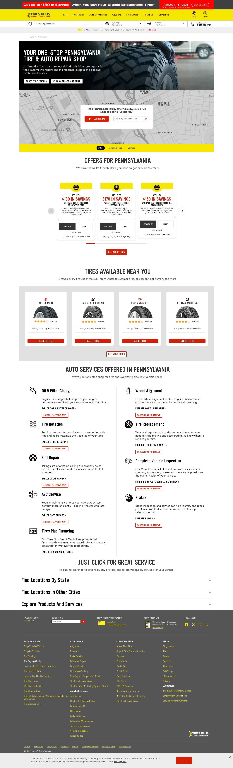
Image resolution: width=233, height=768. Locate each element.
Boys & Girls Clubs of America (130, 651)
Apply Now (112, 622)
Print (85, 226)
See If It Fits (45, 341)
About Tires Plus (124, 646)
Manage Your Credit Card (117, 625)
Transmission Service (80, 726)
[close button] (229, 757)
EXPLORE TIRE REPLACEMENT (150, 445)
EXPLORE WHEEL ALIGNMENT (149, 408)
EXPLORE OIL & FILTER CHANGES (58, 408)
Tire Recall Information (127, 701)
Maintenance (169, 676)
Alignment (75, 646)
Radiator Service (77, 716)
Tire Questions (31, 681)
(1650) (149, 321)
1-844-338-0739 (204, 25)
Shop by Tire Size (32, 651)
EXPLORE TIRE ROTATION (54, 442)
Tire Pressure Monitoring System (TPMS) (89, 686)
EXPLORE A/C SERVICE (53, 515)
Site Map (27, 747)
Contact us (29, 620)
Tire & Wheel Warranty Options (177, 691)
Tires (165, 651)
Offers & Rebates (124, 686)
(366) (197, 321)
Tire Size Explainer (32, 704)
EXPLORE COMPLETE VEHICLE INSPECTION (156, 482)
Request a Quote (125, 747)
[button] (65, 15)
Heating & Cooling (79, 671)
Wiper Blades (76, 736)
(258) (55, 321)
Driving (166, 681)
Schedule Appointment (127, 691)
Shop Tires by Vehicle (34, 646)
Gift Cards (121, 681)
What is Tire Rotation (33, 686)
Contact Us (121, 661)
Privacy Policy (52, 747)
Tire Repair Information (81, 681)
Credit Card (122, 671)
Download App (158, 628)
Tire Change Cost (32, 691)
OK (184, 761)
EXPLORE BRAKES (144, 518)
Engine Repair (76, 666)
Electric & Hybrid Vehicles (82, 701)
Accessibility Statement (90, 747)
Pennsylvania (43, 37)
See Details (76, 232)
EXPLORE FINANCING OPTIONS (56, 552)
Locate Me (99, 119)
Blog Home (168, 646)
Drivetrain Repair (78, 661)
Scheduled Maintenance (81, 721)
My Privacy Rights (108, 747)
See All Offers (116, 252)
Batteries (74, 651)
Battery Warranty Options (175, 696)
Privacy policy (120, 762)
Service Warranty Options (175, 701)
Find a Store (145, 119)
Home (31, 37)
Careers (120, 656)
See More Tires (116, 354)
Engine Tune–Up (78, 706)
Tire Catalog (29, 656)
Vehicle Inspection (79, 731)
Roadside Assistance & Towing (130, 696)
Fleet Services (123, 676)
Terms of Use (38, 747)
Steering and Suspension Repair (85, 676)
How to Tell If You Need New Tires (40, 666)
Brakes (166, 656)
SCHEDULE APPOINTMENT (55, 415)
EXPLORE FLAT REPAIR (53, 478)
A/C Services (76, 696)
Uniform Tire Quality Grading (37, 676)
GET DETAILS (150, 30)
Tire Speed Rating (32, 671)
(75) (102, 321)
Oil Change (75, 711)
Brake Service (76, 656)
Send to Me (67, 226)
